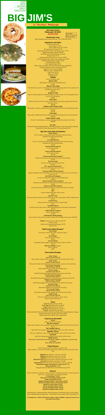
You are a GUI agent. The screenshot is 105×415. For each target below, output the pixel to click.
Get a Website (50, 413)
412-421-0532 (53, 34)
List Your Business (62, 413)
